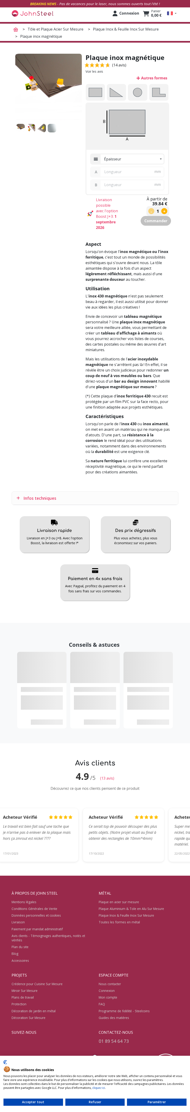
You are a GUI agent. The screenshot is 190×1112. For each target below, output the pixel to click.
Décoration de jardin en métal (34, 1011)
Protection (19, 1004)
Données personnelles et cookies (36, 915)
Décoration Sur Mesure (28, 1017)
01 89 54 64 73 (114, 1041)
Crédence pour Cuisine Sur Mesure (37, 984)
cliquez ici (98, 1088)
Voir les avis (94, 71)
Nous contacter (110, 984)
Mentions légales (24, 902)
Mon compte (108, 997)
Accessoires (20, 960)
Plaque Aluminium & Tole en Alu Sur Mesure (131, 908)
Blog (15, 953)
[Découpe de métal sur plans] (32, 13)
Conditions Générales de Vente (34, 908)
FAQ (102, 1004)
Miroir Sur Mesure (25, 990)
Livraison (18, 922)
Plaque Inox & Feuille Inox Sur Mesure (126, 915)
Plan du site (20, 947)
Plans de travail (23, 997)
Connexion (107, 990)
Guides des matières (114, 1017)
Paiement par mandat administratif (37, 929)
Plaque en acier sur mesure (119, 902)
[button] (171, 13)
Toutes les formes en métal (119, 922)
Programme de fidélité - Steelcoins (124, 1011)
